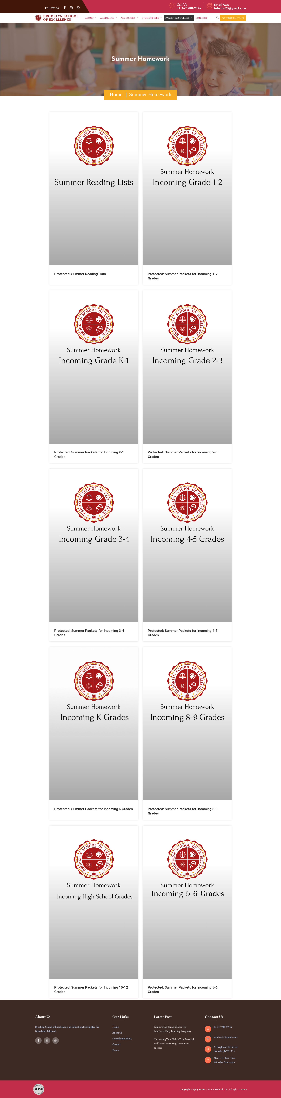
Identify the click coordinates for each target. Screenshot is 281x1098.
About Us (117, 1032)
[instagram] (71, 8)
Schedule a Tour (233, 17)
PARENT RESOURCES (177, 17)
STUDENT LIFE (150, 17)
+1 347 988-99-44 (223, 1026)
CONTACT (201, 17)
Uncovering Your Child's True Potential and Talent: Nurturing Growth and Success (174, 1043)
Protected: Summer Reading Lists (80, 274)
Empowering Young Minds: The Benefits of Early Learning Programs (172, 1029)
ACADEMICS (107, 17)
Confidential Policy (122, 1038)
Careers (116, 1044)
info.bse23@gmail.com (230, 8)
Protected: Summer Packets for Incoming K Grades (93, 809)
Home (116, 94)
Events (115, 1050)
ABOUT (89, 17)
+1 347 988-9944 (189, 8)
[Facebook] (65, 8)
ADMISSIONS (128, 17)
